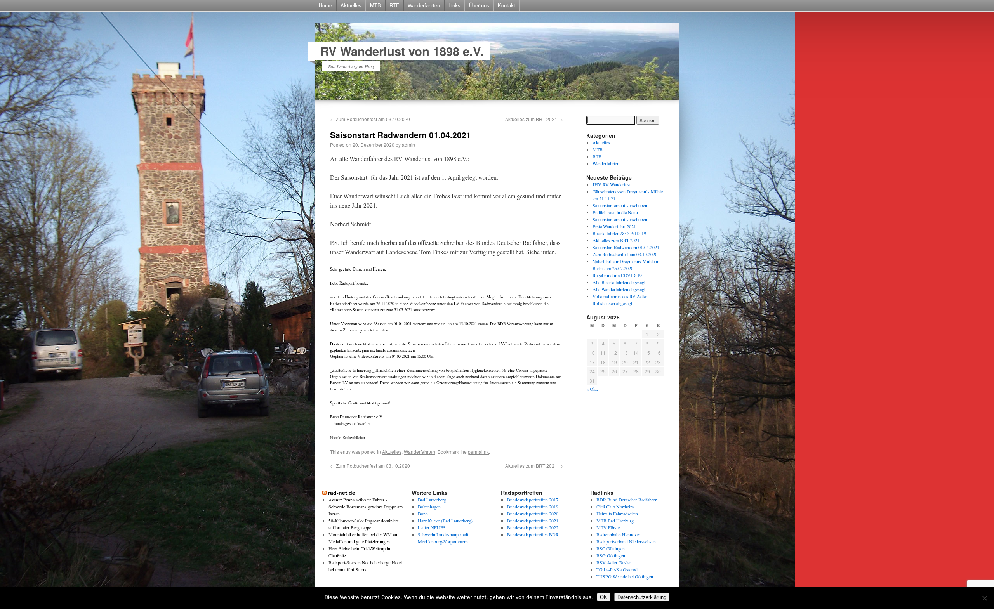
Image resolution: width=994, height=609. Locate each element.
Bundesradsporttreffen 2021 (532, 520)
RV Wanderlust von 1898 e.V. (402, 51)
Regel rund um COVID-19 (617, 275)
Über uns (479, 5)
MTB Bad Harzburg (615, 520)
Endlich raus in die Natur (615, 212)
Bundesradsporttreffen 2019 (532, 506)
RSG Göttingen (610, 555)
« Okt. (592, 389)
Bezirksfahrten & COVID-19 (619, 233)
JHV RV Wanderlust (612, 184)
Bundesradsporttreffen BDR (533, 534)
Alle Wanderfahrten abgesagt (619, 289)
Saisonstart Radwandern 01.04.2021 (626, 247)
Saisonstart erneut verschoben (620, 205)
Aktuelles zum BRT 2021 (534, 119)
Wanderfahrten (424, 5)
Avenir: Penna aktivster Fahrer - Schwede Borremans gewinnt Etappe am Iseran (365, 506)
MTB (375, 5)
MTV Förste (608, 527)
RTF (394, 5)
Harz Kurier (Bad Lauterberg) (445, 520)
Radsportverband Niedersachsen (626, 541)
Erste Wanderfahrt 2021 (614, 226)
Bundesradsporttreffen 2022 (532, 527)
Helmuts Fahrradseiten (617, 513)
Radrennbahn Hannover (618, 534)
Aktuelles (351, 5)
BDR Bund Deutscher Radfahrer (626, 499)
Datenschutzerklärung (641, 597)
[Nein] (984, 598)
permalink (478, 451)
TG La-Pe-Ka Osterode (617, 569)
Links (454, 5)
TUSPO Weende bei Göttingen (624, 576)
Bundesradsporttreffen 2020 (532, 513)
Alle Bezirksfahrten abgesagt (619, 282)
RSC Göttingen (610, 548)
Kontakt (506, 5)
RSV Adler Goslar (613, 562)
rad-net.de (341, 492)
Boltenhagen (429, 506)
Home (325, 5)
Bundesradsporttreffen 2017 (532, 499)
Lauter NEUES (432, 527)
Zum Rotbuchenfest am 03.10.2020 (370, 119)
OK (603, 597)
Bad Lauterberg (432, 499)
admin (408, 144)
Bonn (423, 513)
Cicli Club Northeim (615, 506)
